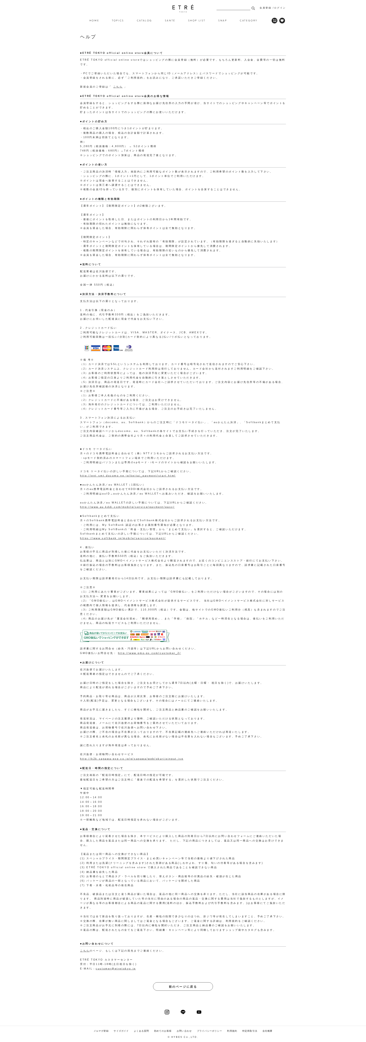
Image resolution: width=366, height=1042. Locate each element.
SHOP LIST (196, 20)
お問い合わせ (184, 1031)
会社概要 (267, 1031)
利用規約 (232, 1031)
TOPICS (118, 20)
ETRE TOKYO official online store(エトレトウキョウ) (183, 8)
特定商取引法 (249, 1031)
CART (274, 20)
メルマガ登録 (101, 1031)
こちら (118, 86)
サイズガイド (121, 1031)
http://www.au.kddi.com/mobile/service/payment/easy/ (127, 507)
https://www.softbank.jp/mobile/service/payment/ (123, 538)
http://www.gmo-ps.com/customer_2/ (149, 653)
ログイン (280, 7)
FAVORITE (282, 20)
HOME (94, 20)
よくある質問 (141, 1031)
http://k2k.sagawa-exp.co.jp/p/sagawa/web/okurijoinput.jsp (131, 758)
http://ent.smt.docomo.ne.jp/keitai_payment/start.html (128, 475)
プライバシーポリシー (209, 1031)
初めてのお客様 (163, 1031)
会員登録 (265, 7)
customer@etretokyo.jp (116, 968)
